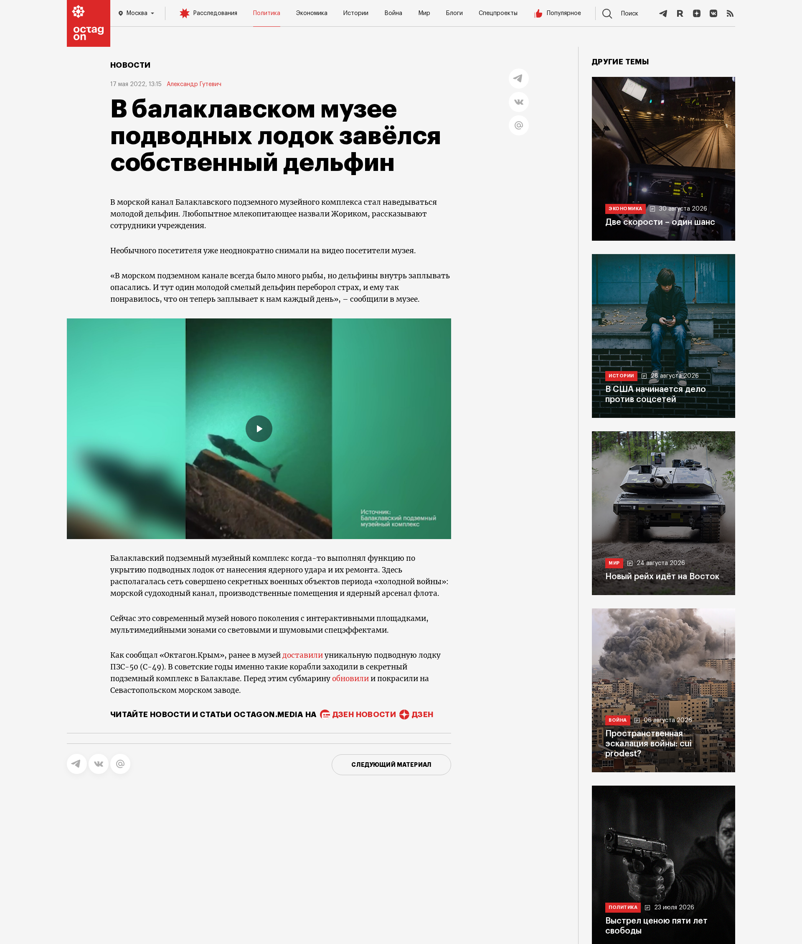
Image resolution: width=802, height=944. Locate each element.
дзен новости (364, 714)
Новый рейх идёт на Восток (662, 577)
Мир (424, 13)
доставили (302, 655)
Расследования (215, 13)
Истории (355, 13)
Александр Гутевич (194, 84)
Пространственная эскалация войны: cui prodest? (648, 744)
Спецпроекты (498, 13)
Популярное (564, 13)
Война (393, 13)
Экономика (311, 13)
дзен (422, 714)
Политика (266, 13)
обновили (350, 678)
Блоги (454, 13)
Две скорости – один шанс (660, 222)
